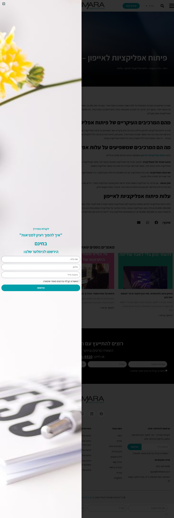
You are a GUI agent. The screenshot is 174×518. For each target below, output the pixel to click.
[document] (87, 259)
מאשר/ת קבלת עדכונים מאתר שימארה (60, 281)
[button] (4, 4)
